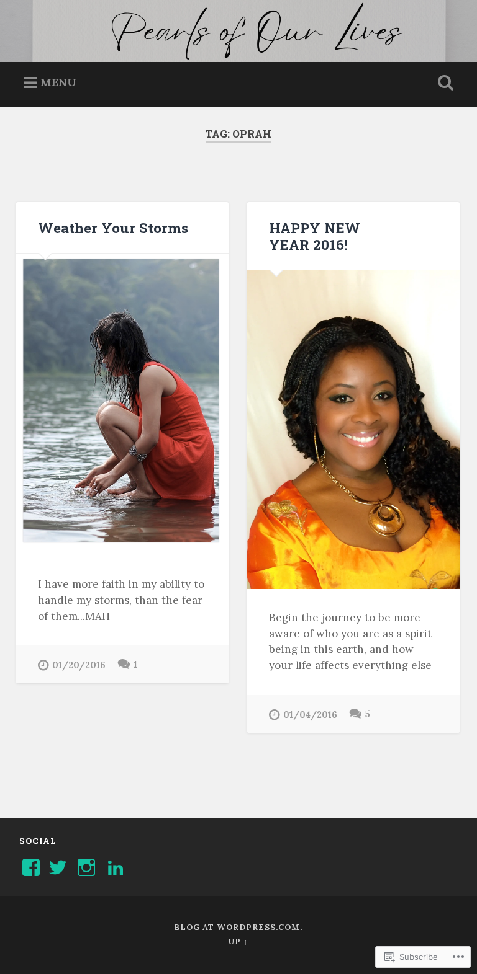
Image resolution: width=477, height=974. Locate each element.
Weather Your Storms (113, 227)
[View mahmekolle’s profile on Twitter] (58, 867)
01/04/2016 (310, 714)
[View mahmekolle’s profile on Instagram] (86, 867)
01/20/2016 (79, 665)
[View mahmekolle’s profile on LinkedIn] (115, 867)
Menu (58, 82)
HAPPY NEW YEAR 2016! (314, 236)
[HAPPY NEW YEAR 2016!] (353, 429)
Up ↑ (238, 941)
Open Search (443, 83)
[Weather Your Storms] (122, 405)
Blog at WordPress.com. (238, 927)
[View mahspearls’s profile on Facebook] (31, 867)
